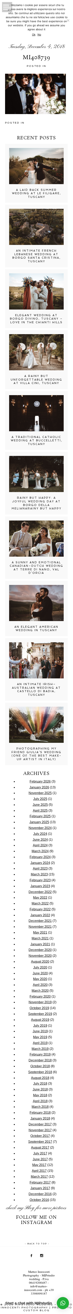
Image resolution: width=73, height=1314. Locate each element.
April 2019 (40, 1043)
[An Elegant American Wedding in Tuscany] (36, 603)
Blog (29, 1208)
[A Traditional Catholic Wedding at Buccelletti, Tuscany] (36, 413)
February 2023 (40, 880)
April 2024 (40, 845)
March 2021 (40, 938)
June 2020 (40, 973)
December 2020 (40, 950)
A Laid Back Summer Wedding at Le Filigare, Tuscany (36, 193)
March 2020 (40, 990)
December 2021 (40, 921)
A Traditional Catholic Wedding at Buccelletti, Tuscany (36, 441)
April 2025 (40, 810)
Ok (33, 34)
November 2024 (40, 828)
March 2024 (40, 851)
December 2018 (40, 1060)
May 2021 (40, 932)
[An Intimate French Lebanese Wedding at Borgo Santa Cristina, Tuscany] (36, 227)
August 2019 (40, 1019)
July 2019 (40, 1025)
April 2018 (40, 1101)
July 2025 (40, 799)
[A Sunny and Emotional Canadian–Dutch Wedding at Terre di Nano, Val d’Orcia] (36, 539)
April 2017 (39, 1170)
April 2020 (40, 985)
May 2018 (40, 1095)
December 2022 (40, 892)
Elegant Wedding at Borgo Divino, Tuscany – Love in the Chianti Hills (36, 319)
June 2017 (40, 1159)
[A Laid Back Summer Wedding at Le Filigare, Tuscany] (36, 166)
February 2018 (40, 1112)
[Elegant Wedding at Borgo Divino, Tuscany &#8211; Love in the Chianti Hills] (36, 291)
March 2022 (40, 903)
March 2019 (40, 1049)
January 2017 (40, 1188)
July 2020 (40, 967)
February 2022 (40, 909)
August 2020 (40, 961)
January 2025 (39, 822)
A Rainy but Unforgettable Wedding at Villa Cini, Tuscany (36, 380)
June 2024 (40, 839)
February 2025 (40, 816)
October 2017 (40, 1136)
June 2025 (40, 804)
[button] (63, 1303)
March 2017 (39, 1176)
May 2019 (40, 1037)
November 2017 (40, 1130)
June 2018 (40, 1089)
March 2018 (40, 1106)
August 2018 (40, 1078)
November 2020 (40, 955)
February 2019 (40, 1054)
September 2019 (40, 1014)
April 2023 (40, 868)
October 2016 (39, 1200)
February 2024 (40, 857)
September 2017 (40, 1141)
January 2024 (40, 863)
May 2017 (39, 1165)
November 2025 (40, 793)
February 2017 (40, 1182)
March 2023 (39, 874)
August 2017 (40, 1147)
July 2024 (40, 833)
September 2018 (40, 1072)
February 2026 (40, 781)
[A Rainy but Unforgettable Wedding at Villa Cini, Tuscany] (36, 352)
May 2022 (40, 897)
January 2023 (40, 886)
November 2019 (40, 1002)
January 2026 (39, 787)
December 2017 (40, 1124)
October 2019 (39, 1008)
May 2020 (40, 979)
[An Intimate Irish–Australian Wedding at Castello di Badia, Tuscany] (36, 660)
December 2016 (40, 1194)
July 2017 (40, 1153)
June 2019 (40, 1031)
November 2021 (40, 926)
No (39, 34)
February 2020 (40, 996)
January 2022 (40, 915)
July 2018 (40, 1083)
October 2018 (40, 1066)
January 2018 (40, 1118)
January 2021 (40, 944)
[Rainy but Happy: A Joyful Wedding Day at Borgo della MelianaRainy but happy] (36, 474)
